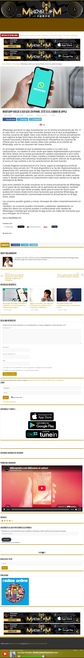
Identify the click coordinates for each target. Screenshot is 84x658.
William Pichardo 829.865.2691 (37, 643)
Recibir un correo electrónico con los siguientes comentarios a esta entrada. (28, 367)
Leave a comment (42, 115)
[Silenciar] (76, 509)
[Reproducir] (4, 509)
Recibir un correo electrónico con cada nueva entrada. (21, 370)
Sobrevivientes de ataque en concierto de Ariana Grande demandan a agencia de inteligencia (14, 277)
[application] (42, 488)
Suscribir (6, 539)
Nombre (6, 347)
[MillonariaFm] (42, 9)
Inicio (3, 64)
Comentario (7, 328)
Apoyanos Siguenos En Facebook (11, 453)
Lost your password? (9, 402)
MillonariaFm (8, 115)
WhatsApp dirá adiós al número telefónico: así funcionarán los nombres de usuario (14, 305)
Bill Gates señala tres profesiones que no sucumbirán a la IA (68, 305)
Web (4, 361)
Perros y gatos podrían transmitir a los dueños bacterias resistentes (68, 275)
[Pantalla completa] (80, 509)
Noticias (9, 64)
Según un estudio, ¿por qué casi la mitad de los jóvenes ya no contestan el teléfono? (41, 305)
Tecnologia (16, 64)
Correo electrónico (9, 354)
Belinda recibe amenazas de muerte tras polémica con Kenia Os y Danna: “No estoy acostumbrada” (49, 35)
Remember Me (17, 397)
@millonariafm (14, 643)
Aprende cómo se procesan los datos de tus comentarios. (46, 380)
